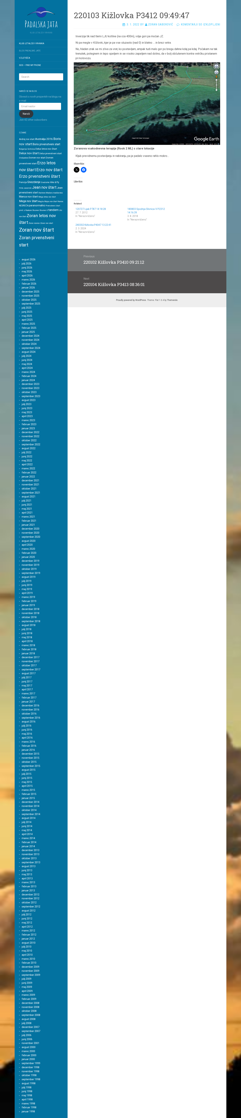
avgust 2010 (28, 942)
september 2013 (31, 862)
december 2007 (30, 1027)
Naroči (26, 113)
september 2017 (31, 669)
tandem (53, 210)
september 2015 (31, 766)
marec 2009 (28, 994)
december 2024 (30, 335)
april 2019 (27, 593)
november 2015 (30, 757)
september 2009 (31, 975)
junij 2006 (27, 1039)
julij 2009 (26, 978)
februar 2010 (29, 962)
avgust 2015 (28, 769)
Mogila (41, 201)
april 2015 (27, 785)
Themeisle (172, 300)
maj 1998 (27, 1095)
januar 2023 (28, 428)
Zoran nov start (46, 223)
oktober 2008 (29, 1011)
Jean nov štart (44, 187)
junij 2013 (27, 870)
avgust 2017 (28, 673)
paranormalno (37, 205)
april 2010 (27, 954)
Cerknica (31, 149)
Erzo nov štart (49, 169)
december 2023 (30, 384)
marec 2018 (28, 645)
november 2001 (30, 1043)
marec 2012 (28, 930)
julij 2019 (26, 581)
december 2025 (30, 291)
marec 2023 (28, 420)
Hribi (21, 188)
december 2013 (30, 850)
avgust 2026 (28, 259)
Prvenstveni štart (53, 206)
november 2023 (30, 388)
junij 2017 (27, 681)
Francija (23, 182)
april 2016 (27, 737)
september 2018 (31, 621)
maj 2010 (27, 950)
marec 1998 (28, 1103)
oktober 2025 (29, 299)
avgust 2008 (28, 1019)
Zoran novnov (34, 223)
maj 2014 (27, 830)
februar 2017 (29, 697)
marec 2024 (28, 372)
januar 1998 (28, 1111)
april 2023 (27, 416)
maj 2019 (27, 589)
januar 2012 (28, 938)
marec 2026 (28, 279)
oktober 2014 (29, 810)
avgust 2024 (28, 351)
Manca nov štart (28, 196)
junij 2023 (27, 408)
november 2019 (30, 565)
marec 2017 (28, 693)
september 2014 (31, 814)
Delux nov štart (29, 153)
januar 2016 (28, 749)
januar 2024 (28, 380)
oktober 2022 (29, 440)
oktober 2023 (29, 392)
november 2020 (30, 532)
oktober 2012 (29, 902)
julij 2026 (26, 263)
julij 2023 (26, 404)
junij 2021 (27, 504)
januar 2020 (28, 557)
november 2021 (30, 484)
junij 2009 (27, 982)
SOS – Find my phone (30, 65)
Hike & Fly (54, 182)
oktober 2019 (29, 569)
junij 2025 (27, 311)
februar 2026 (29, 283)
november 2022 (30, 436)
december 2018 (30, 609)
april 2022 (27, 464)
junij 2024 (27, 360)
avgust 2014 (28, 818)
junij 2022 (27, 456)
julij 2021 (26, 500)
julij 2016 (26, 725)
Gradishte (45, 182)
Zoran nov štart (36, 230)
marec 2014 (28, 838)
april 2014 (27, 834)
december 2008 (30, 1003)
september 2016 (31, 717)
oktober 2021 (29, 488)
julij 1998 (26, 1087)
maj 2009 (27, 987)
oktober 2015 (29, 761)
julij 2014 (26, 822)
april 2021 (27, 512)
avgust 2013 (28, 866)
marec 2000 (28, 1051)
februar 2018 (29, 649)
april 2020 (27, 544)
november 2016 (30, 709)
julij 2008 (26, 1023)
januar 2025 (28, 332)
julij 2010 (26, 946)
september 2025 (31, 303)
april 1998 (27, 1099)
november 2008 (30, 1007)
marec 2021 (28, 516)
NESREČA (23, 205)
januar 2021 (28, 524)
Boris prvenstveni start (46, 144)
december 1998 (30, 1067)
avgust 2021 (28, 496)
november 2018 (30, 613)
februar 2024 (29, 376)
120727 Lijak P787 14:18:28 (91, 209)
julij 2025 (26, 307)
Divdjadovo (23, 158)
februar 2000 (29, 1055)
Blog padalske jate (30, 50)
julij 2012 (26, 914)
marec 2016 (28, 741)
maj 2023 (27, 412)
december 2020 (30, 528)
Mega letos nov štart (47, 197)
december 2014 (30, 802)
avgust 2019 (28, 577)
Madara (49, 193)
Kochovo (42, 193)
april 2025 (27, 319)
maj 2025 (27, 315)
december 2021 (30, 480)
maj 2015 (27, 782)
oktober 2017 (29, 665)
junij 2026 (27, 267)
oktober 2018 (29, 617)
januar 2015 (28, 798)
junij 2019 (27, 585)
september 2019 (31, 573)
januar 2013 (28, 890)
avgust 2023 (28, 400)
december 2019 (30, 560)
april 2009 (27, 991)
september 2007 (31, 1031)
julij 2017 (26, 677)
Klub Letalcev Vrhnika (31, 43)
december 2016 (30, 705)
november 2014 (30, 806)
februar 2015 (29, 794)
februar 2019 (29, 601)
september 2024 (31, 348)
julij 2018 (26, 629)
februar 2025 (29, 327)
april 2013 (27, 878)
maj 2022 (27, 460)
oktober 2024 (29, 344)
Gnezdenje (33, 182)
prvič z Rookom (25, 210)
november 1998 (30, 1071)
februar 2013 (29, 886)
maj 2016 (27, 733)
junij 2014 (27, 826)
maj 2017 (27, 685)
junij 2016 (27, 729)
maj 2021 (27, 508)
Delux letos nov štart (46, 148)
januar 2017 (28, 701)
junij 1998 (27, 1091)
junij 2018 (27, 633)
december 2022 (30, 432)
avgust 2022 (28, 448)
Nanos (60, 201)
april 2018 (27, 641)
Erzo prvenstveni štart (39, 176)
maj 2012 (27, 922)
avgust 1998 (28, 1083)
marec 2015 (28, 790)
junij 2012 (27, 918)
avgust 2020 (28, 540)
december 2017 (30, 657)
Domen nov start (37, 157)
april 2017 (27, 689)
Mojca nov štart (50, 201)
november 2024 (30, 339)
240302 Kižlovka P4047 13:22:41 (93, 224)
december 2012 (30, 894)
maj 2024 (27, 364)
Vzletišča (24, 58)
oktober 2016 (29, 713)
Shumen (35, 210)
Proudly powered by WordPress (131, 300)
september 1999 (31, 1063)
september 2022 (31, 444)
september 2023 (31, 396)
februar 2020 (29, 552)
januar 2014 (28, 846)
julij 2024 (26, 356)
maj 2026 (27, 271)
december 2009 (30, 966)
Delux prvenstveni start (50, 153)
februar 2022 (29, 472)
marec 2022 (28, 468)
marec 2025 (28, 323)
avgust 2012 (28, 910)
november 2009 (30, 970)
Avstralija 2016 (44, 139)
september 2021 (31, 492)
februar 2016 (29, 745)
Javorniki (28, 188)
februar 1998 (29, 1107)
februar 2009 (29, 999)
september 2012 (31, 906)
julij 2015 (26, 773)
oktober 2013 (29, 858)
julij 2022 (26, 452)
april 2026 (27, 275)
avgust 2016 (28, 721)
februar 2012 (29, 934)
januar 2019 (28, 605)
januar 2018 (28, 653)
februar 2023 (29, 424)
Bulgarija (23, 149)
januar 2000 (28, 1059)
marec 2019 (28, 597)
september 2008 (31, 1015)
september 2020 (31, 536)
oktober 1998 (29, 1075)
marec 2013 (28, 882)
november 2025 (30, 295)
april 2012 (27, 926)
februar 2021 (29, 520)
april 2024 (27, 368)
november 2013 (30, 854)
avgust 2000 (28, 1047)
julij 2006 (26, 1035)
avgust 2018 (28, 625)
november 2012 (30, 898)
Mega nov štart (28, 201)
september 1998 (31, 1079)
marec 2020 (28, 548)
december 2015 (30, 753)
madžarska (58, 193)
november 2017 (30, 661)
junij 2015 (27, 778)
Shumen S (44, 210)
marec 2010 (28, 958)
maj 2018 (27, 637)
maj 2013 (27, 874)
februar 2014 (29, 842)
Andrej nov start (27, 139)
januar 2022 (28, 476)
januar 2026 (28, 287)
